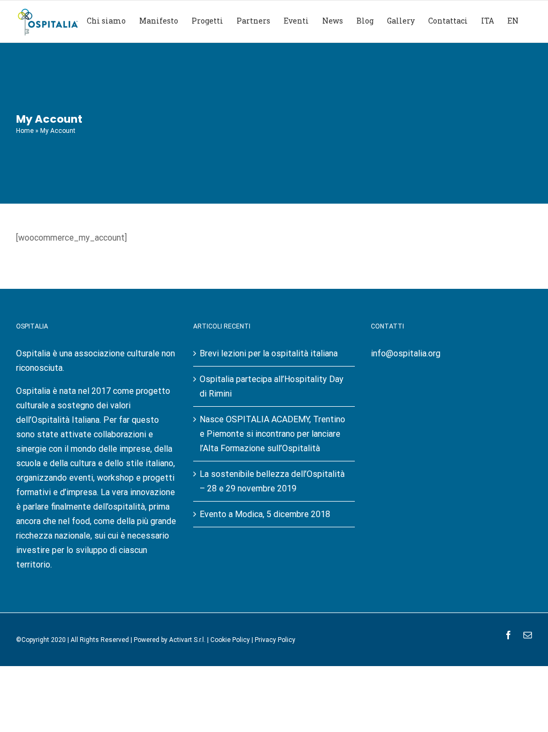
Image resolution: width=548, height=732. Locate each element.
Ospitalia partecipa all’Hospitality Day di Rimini (272, 386)
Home (25, 131)
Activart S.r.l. (187, 640)
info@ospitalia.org (405, 353)
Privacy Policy (275, 640)
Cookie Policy (230, 640)
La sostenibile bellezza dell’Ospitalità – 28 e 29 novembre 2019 (272, 481)
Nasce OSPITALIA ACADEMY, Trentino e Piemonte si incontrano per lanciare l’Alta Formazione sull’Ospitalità (272, 433)
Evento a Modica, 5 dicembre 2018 (265, 514)
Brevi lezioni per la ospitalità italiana (269, 353)
